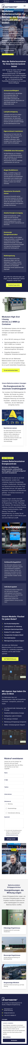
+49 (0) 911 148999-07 (6, 1)
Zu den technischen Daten (11, 370)
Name (5, 772)
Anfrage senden (11, 839)
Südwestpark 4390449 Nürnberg (8, 1009)
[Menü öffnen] (24, 5)
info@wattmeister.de (21, 1)
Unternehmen (8, 794)
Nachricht (7, 817)
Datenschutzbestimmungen (12, 834)
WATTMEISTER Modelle (10, 659)
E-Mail (6, 780)
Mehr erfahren (7, 1037)
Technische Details (9, 50)
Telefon (6, 787)
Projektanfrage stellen (14, 285)
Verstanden (14, 1040)
